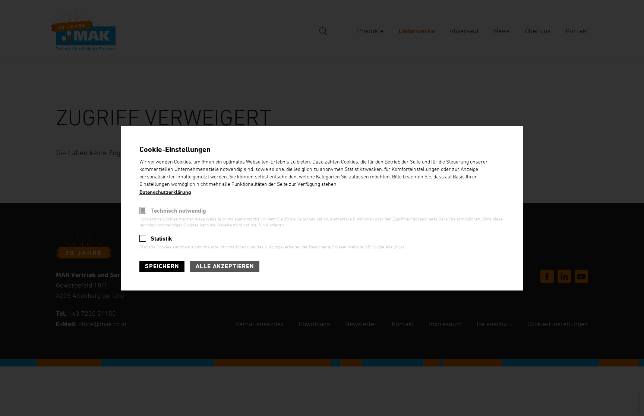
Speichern (162, 266)
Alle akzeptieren (225, 266)
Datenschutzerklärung (165, 192)
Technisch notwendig (178, 210)
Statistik (161, 238)
